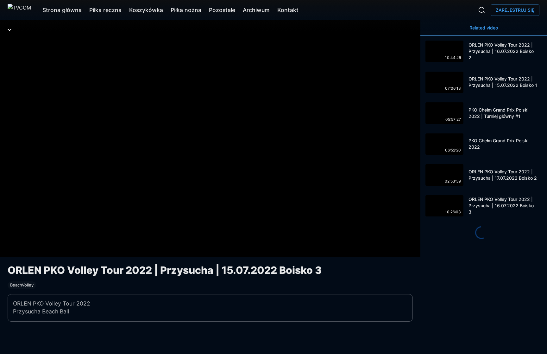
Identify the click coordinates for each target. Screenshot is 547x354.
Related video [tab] (483, 27)
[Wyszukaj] (482, 10)
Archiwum (256, 10)
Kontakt (288, 10)
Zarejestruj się (515, 10)
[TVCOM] (19, 10)
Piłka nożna (186, 10)
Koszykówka (146, 10)
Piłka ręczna (105, 10)
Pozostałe (222, 10)
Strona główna (62, 10)
